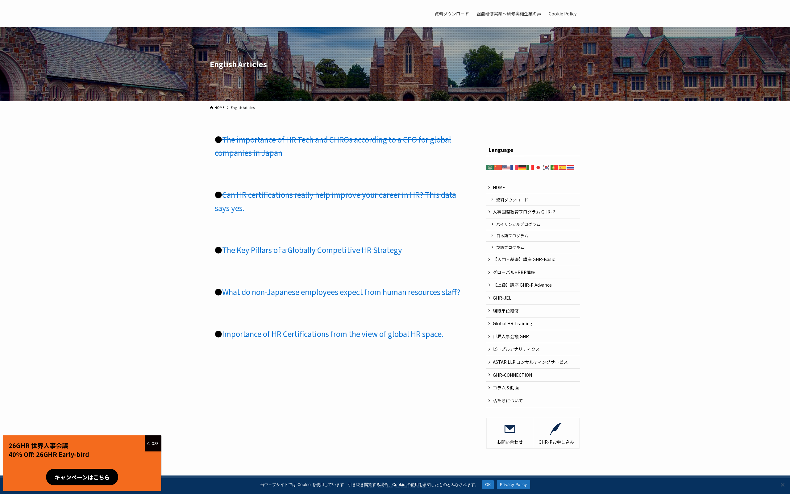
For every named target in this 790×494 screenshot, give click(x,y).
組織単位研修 (506, 311)
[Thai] (571, 167)
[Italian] (530, 167)
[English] (506, 167)
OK (488, 484)
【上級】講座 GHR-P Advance (522, 285)
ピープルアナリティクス (516, 349)
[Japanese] (538, 167)
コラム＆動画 (506, 387)
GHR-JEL (502, 298)
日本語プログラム (512, 236)
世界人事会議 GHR (511, 336)
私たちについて (508, 400)
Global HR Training (512, 323)
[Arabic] (490, 167)
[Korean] (547, 167)
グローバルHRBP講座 (514, 272)
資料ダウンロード (512, 200)
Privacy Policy (513, 484)
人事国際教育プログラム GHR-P (524, 212)
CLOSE (153, 443)
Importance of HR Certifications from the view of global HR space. (333, 333)
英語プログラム (510, 247)
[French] (514, 167)
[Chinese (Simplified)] (498, 167)
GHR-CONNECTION (512, 375)
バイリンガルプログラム (518, 224)
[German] (522, 167)
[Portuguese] (555, 167)
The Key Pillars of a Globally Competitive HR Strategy (312, 249)
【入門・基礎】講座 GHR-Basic (524, 259)
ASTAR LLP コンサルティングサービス (532, 362)
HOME (499, 187)
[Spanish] (563, 167)
